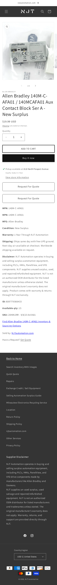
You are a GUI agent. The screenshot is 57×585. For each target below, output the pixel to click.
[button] (6, 11)
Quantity (6, 131)
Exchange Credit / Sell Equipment (23, 388)
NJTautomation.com (23, 333)
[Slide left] (21, 85)
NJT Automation (31, 579)
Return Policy (13, 416)
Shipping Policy (14, 424)
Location (10, 409)
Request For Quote (28, 186)
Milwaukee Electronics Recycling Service (26, 402)
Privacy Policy (13, 445)
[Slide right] (35, 85)
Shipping (5, 126)
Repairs (10, 381)
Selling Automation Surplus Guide (23, 395)
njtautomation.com (16, 431)
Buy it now (28, 157)
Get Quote (25, 339)
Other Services (13, 438)
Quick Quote (12, 374)
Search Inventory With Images (21, 367)
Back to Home (14, 358)
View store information (17, 177)
